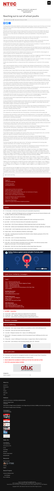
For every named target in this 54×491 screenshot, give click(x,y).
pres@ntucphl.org (28, 10)
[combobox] (27, 175)
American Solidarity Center (8, 473)
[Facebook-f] (25, 346)
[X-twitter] (29, 346)
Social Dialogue (7, 475)
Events (6, 207)
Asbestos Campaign (10, 320)
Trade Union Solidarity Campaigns (15, 274)
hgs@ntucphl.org (27, 12)
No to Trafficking (10, 325)
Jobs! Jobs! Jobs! (9, 352)
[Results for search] (27, 177)
